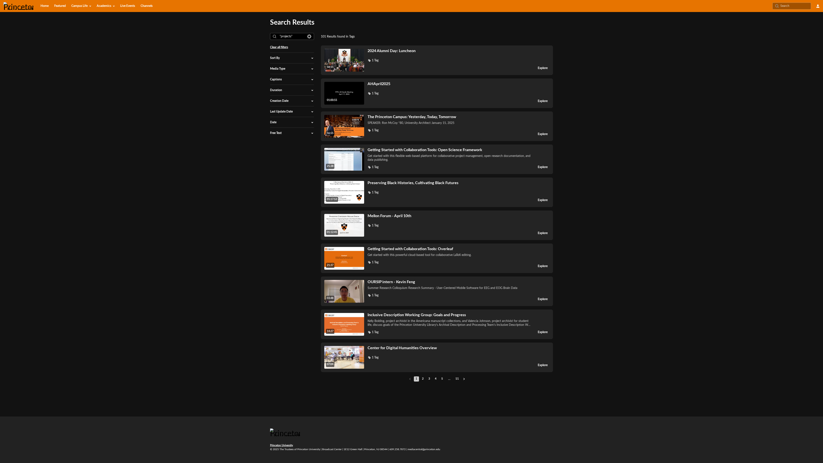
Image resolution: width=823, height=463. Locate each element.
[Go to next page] (464, 379)
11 (457, 378)
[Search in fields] (309, 36)
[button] (373, 60)
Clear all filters (279, 47)
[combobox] (292, 36)
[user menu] (817, 6)
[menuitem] (44, 6)
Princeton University (281, 445)
